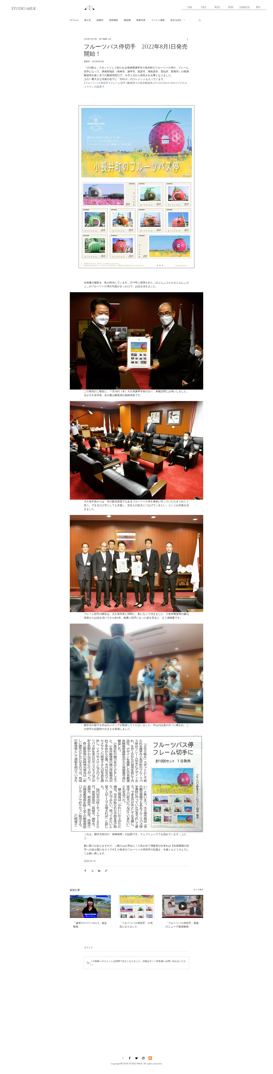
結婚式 (100, 20)
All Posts (74, 20)
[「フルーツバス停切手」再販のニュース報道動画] (182, 906)
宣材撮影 (113, 20)
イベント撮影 (158, 20)
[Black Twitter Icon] (136, 1058)
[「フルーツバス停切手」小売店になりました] (136, 906)
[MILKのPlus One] (150, 1058)
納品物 (127, 20)
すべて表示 (198, 889)
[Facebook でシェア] (85, 870)
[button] (199, 20)
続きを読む (176, 20)
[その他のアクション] (187, 39)
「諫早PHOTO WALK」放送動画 (90, 925)
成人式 (87, 20)
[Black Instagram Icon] (143, 1058)
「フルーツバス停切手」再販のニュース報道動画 (182, 925)
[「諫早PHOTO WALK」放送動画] (90, 906)
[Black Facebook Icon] (129, 1058)
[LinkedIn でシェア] (99, 870)
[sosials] (123, 1058)
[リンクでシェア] (106, 870)
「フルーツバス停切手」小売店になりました (136, 925)
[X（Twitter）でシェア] (92, 870)
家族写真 (140, 20)
